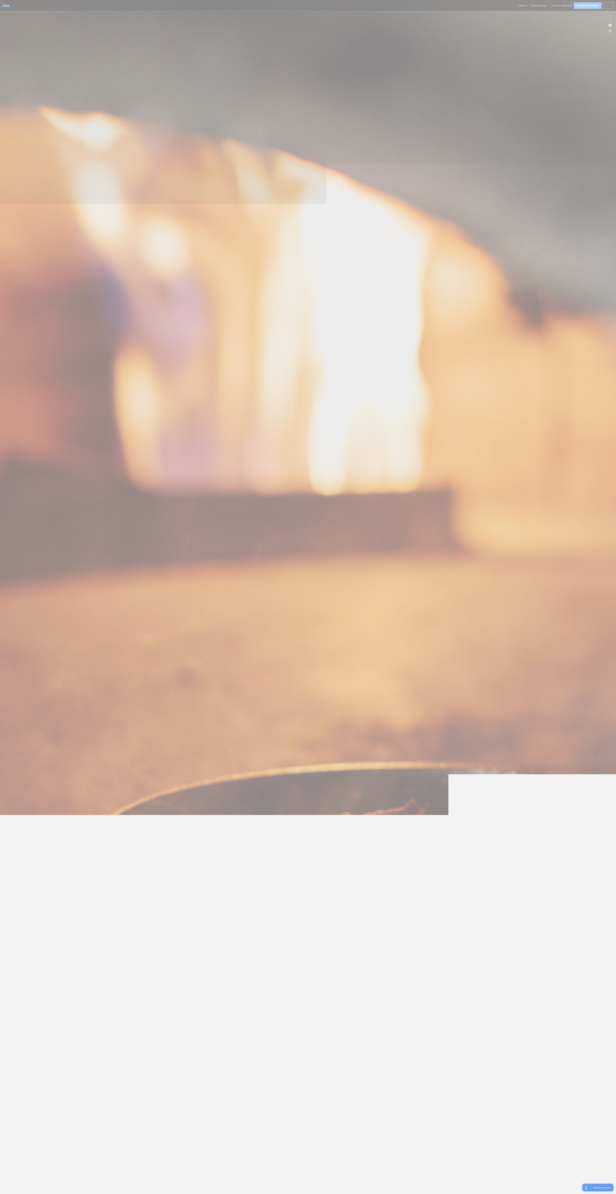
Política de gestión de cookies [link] (309, 611)
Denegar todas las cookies (311, 600)
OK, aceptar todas (285, 600)
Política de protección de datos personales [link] (309, 607)
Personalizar (335, 600)
